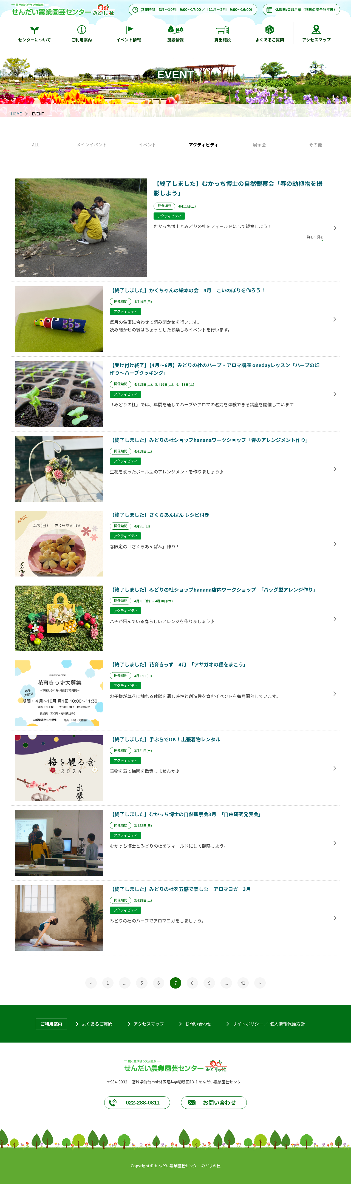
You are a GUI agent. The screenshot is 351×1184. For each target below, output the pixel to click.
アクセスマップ (316, 39)
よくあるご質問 (269, 39)
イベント (147, 144)
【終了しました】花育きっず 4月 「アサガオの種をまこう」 (179, 664)
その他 (315, 144)
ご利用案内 (81, 39)
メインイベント (91, 144)
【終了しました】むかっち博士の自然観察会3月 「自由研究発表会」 (186, 813)
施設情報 (175, 39)
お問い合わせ (198, 1023)
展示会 (259, 144)
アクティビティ (204, 144)
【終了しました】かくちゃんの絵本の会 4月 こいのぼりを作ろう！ (188, 290)
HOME (16, 114)
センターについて (34, 39)
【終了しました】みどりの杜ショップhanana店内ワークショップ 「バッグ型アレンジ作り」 (214, 589)
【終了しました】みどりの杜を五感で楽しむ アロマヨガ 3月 (180, 888)
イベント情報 (128, 39)
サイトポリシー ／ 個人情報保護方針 (269, 1023)
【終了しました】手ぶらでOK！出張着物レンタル (165, 739)
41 (242, 982)
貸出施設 (222, 39)
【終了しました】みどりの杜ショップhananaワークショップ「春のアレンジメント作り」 (210, 439)
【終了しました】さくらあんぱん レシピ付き (160, 514)
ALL (35, 144)
